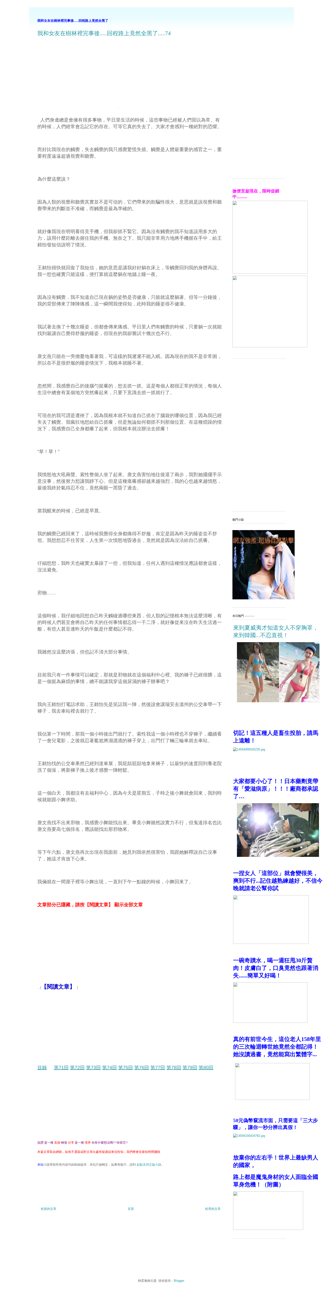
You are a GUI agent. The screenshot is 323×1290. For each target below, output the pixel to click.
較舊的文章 (213, 1209)
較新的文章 (48, 1209)
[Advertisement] (77, 75)
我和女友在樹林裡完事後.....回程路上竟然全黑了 (72, 20)
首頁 (131, 1209)
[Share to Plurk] (49, 1178)
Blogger (179, 1280)
